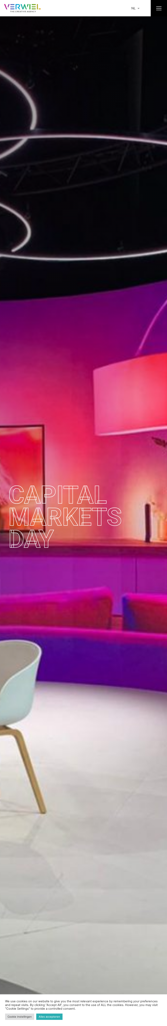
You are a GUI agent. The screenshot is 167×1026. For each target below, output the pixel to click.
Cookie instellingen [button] (20, 1016)
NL (133, 8)
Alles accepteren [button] (49, 1016)
